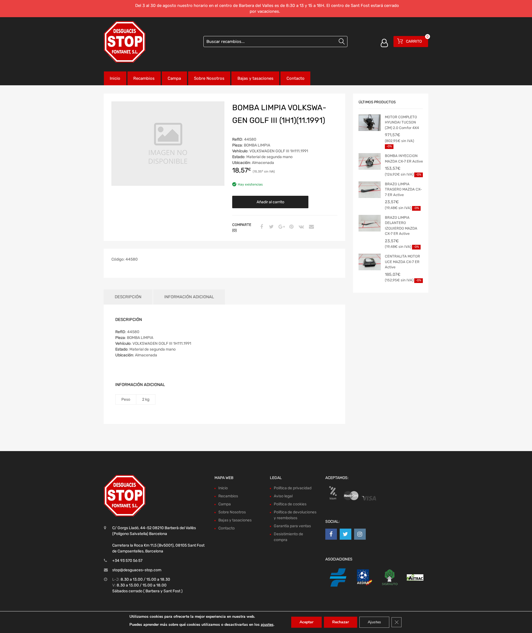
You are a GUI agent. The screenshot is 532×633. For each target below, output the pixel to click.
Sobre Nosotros (209, 78)
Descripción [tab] (128, 296)
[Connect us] (331, 534)
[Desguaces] (124, 42)
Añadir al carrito (270, 202)
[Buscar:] (275, 41)
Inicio (115, 78)
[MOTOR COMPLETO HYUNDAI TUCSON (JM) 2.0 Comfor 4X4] (370, 122)
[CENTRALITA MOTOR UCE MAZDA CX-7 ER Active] (370, 262)
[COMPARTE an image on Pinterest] (290, 227)
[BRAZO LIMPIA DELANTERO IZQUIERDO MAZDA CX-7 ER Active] (370, 223)
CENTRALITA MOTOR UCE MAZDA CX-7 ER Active (402, 261)
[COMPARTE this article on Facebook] (260, 227)
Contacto (296, 78)
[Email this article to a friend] (310, 227)
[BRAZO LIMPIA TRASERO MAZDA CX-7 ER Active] (370, 189)
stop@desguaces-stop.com (136, 570)
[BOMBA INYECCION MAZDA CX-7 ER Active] (370, 161)
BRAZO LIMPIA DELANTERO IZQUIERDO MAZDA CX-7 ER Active (401, 225)
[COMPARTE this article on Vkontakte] (300, 227)
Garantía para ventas (292, 526)
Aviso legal (283, 496)
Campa (174, 78)
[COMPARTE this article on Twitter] (270, 227)
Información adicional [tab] (189, 296)
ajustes (267, 624)
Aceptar (306, 622)
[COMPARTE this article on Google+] (280, 227)
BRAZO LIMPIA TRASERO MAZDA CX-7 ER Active (403, 189)
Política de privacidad (292, 488)
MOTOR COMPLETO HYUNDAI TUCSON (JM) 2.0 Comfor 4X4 (402, 122)
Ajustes (374, 622)
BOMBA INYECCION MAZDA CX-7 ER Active (404, 158)
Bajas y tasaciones (255, 78)
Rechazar (340, 622)
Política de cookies (290, 504)
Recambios (144, 78)
